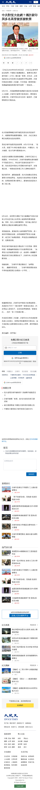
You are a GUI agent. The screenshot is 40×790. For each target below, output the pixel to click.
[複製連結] (17, 63)
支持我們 (20, 705)
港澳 (13, 741)
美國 (16, 6)
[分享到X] (13, 63)
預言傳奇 (14, 765)
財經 (9, 744)
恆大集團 (33, 371)
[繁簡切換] (30, 63)
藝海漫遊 (7, 768)
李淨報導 (21, 378)
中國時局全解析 (15, 375)
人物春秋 (14, 762)
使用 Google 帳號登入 (22, 358)
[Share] (13, 492)
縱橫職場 (24, 762)
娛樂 (13, 744)
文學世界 (14, 759)
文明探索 (14, 756)
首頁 (3, 6)
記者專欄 (13, 378)
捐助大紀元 (29, 727)
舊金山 (26, 738)
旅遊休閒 (24, 765)
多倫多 (26, 741)
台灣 (30, 6)
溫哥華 (20, 744)
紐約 (19, 738)
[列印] (21, 63)
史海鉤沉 (7, 762)
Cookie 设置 (20, 786)
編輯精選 (29, 378)
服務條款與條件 (28, 361)
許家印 (17, 371)
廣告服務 (21, 727)
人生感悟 (7, 759)
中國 (12, 6)
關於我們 (13, 723)
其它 (25, 747)
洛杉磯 (20, 741)
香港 (34, 6)
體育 (5, 747)
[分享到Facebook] (4, 63)
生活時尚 (31, 759)
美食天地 (31, 762)
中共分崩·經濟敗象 (29, 375)
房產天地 (24, 756)
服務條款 (28, 723)
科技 (5, 744)
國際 (21, 6)
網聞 (13, 747)
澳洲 (19, 747)
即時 (7, 6)
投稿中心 (14, 727)
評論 (25, 6)
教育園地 (7, 765)
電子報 (6, 723)
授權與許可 (20, 723)
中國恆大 (10, 371)
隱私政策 (7, 727)
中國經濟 (8, 10)
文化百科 (7, 756)
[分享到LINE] (8, 63)
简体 (30, 2)
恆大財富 (25, 371)
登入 (36, 2)
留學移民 (31, 756)
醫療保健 (24, 759)
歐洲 (25, 744)
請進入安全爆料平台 (20, 615)
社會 (9, 747)
